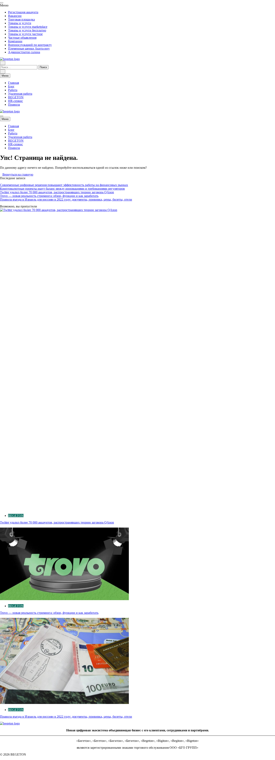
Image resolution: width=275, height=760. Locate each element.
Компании (15, 41)
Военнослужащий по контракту (30, 45)
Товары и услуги (19, 23)
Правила (14, 104)
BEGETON (16, 97)
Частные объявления (22, 37)
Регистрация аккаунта (23, 12)
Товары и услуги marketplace (27, 26)
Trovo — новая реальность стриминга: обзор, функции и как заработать (49, 196)
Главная (13, 82)
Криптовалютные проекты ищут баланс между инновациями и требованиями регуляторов (62, 188)
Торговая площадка (21, 19)
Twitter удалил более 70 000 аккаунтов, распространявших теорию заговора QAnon (57, 192)
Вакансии (15, 16)
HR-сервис (15, 101)
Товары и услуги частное (25, 34)
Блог (11, 86)
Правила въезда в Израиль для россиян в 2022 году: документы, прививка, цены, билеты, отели (66, 199)
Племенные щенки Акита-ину (29, 48)
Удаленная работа (20, 93)
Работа (12, 90)
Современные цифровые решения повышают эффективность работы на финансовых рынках (64, 185)
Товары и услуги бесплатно (27, 30)
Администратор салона (24, 52)
